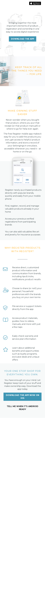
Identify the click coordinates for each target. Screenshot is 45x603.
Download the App (22, 39)
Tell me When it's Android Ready (22, 407)
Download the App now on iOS (22, 396)
